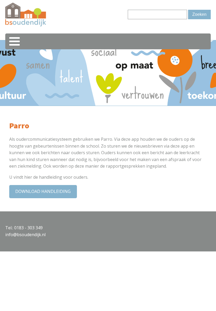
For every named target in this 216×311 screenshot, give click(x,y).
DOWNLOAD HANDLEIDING (43, 191)
